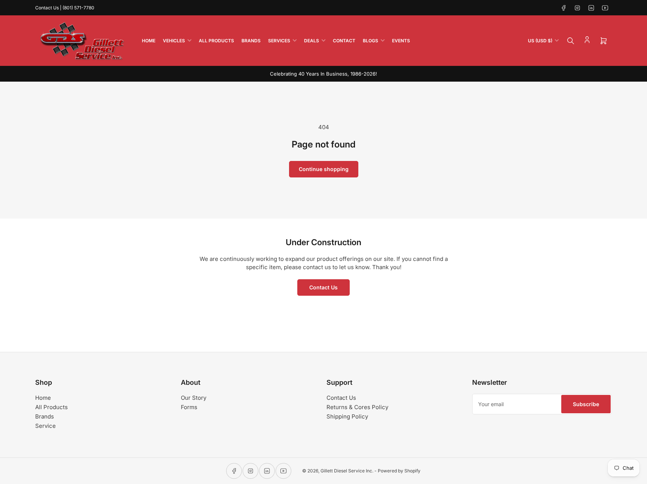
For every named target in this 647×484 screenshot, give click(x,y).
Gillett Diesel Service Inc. (347, 471)
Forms (189, 407)
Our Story (193, 397)
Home (148, 40)
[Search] (570, 41)
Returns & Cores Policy (357, 407)
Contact (344, 40)
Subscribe (586, 404)
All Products (216, 40)
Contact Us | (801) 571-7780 (64, 7)
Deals (311, 40)
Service (45, 425)
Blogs (370, 40)
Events (401, 40)
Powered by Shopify (399, 471)
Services (279, 40)
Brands (251, 40)
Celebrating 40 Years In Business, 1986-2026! (323, 74)
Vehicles (174, 40)
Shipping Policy (347, 416)
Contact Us (323, 287)
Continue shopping (324, 169)
